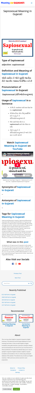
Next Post (18, 278)
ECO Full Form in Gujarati (8, 294)
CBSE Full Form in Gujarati (9, 297)
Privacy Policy (21, 368)
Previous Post (18, 273)
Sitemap (17, 372)
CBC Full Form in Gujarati (8, 302)
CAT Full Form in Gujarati (8, 305)
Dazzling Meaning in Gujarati (9, 325)
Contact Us (22, 370)
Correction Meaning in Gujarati (26, 325)
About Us (14, 368)
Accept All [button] (16, 389)
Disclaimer (13, 370)
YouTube (18, 148)
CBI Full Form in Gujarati (8, 300)
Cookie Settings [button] (7, 389)
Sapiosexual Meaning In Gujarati (16, 144)
